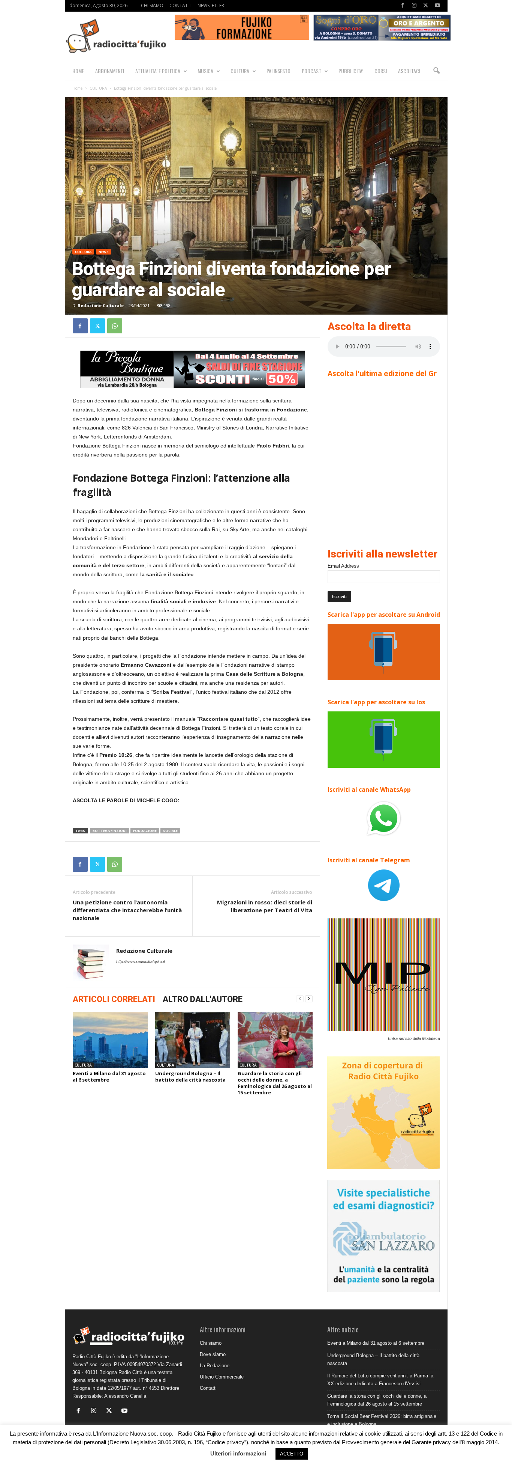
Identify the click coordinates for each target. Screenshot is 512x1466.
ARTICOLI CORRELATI (114, 999)
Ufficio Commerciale (222, 1377)
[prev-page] (300, 999)
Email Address (343, 566)
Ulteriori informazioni (238, 1453)
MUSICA (205, 71)
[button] (436, 71)
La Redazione (214, 1365)
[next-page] (309, 999)
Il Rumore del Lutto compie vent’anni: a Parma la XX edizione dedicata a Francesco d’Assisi (380, 1379)
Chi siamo (211, 1343)
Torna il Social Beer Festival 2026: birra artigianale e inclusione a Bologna (381, 1420)
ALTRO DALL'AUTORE (203, 999)
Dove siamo (213, 1354)
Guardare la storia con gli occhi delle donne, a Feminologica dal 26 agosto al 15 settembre (275, 1083)
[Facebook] (402, 6)
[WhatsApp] (114, 325)
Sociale (170, 830)
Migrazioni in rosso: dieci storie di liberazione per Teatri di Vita (264, 906)
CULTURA (240, 71)
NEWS (104, 251)
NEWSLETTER (211, 5)
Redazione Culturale (101, 305)
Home (77, 88)
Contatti (208, 1388)
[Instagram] (414, 6)
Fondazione (145, 830)
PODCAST (311, 71)
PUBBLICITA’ (350, 71)
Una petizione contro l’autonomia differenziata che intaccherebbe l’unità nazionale (127, 910)
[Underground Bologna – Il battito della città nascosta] (192, 1040)
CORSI (380, 71)
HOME (78, 71)
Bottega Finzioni (110, 830)
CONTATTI (180, 5)
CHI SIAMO (152, 5)
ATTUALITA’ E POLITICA (157, 71)
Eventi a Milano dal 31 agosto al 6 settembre (109, 1076)
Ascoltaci (409, 71)
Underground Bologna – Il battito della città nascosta (190, 1076)
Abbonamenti (109, 71)
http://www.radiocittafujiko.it (140, 961)
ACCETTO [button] (291, 1454)
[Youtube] (437, 6)
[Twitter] (425, 6)
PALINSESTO (278, 71)
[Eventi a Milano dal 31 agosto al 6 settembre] (110, 1040)
